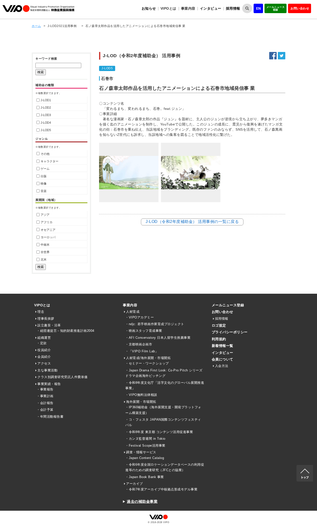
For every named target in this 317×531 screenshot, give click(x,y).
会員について (222, 359)
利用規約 (219, 339)
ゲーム (45, 168)
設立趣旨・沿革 (49, 325)
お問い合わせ (300, 8)
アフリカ (47, 222)
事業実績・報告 (49, 384)
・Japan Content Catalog (144, 458)
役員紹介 (44, 350)
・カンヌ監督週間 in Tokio (145, 438)
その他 (45, 154)
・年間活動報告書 (50, 416)
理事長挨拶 (45, 318)
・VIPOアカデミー (139, 317)
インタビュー (210, 8)
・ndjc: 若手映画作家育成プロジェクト (154, 324)
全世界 (45, 252)
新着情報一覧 (222, 346)
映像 (44, 183)
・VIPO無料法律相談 (141, 395)
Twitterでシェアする (281, 55)
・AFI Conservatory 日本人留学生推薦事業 (157, 337)
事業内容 (130, 305)
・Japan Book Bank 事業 (144, 477)
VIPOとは (42, 305)
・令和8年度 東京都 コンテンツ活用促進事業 (159, 432)
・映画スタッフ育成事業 (143, 331)
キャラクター (49, 161)
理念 (40, 312)
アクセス (44, 363)
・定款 (42, 343)
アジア (45, 215)
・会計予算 (45, 409)
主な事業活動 (47, 370)
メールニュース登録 (275, 8)
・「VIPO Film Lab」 (141, 351)
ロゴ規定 (219, 325)
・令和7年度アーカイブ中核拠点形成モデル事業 (161, 489)
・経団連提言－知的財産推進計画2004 (65, 331)
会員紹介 (44, 357)
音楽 (44, 191)
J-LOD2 (46, 107)
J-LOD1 (46, 100)
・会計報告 (45, 403)
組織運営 (44, 337)
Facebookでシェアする (273, 55)
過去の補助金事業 (142, 501)
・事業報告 (45, 389)
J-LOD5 (46, 130)
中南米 (45, 244)
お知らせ (149, 8)
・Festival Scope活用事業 (145, 445)
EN (258, 8)
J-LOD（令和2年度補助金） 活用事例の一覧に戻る (192, 221)
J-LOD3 (46, 115)
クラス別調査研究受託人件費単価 (62, 377)
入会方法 (221, 366)
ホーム (36, 26)
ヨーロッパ (48, 237)
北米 (44, 259)
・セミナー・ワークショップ (147, 363)
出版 (44, 176)
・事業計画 (45, 396)
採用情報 (233, 8)
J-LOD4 (46, 122)
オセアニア (48, 230)
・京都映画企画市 (138, 344)
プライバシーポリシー (230, 332)
